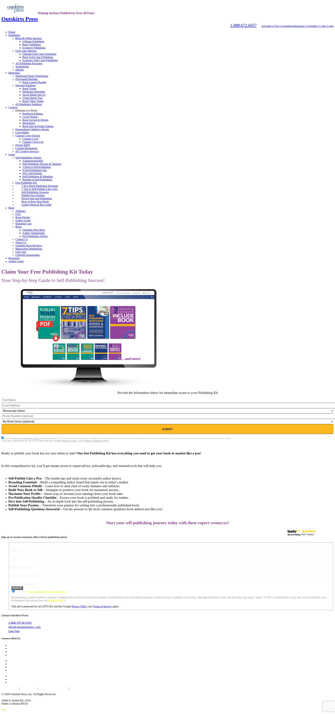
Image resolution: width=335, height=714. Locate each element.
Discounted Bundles (26, 79)
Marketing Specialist (33, 91)
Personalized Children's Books (32, 129)
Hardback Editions (32, 113)
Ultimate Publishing (33, 41)
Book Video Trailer (33, 101)
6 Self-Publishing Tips (34, 170)
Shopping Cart (302, 26)
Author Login (23, 220)
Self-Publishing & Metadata (37, 176)
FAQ (18, 214)
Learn (11, 154)
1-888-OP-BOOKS (20, 622)
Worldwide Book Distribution (31, 76)
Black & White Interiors (28, 38)
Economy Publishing (33, 47)
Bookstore (14, 258)
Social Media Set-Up (33, 94)
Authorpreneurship (32, 160)
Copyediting (22, 132)
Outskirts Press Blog (33, 229)
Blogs (18, 226)
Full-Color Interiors (26, 50)
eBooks (19, 69)
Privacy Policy (70, 440)
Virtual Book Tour (32, 97)
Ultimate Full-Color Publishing (39, 54)
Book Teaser (29, 88)
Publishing (14, 35)
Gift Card (20, 251)
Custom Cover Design (27, 135)
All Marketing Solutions (28, 104)
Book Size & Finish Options (38, 126)
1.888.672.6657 (243, 25)
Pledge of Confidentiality (53, 688)
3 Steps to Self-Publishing (36, 167)
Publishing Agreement (83, 688)
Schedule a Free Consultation (278, 26)
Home (11, 32)
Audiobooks (22, 66)
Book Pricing (22, 217)
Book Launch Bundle (34, 82)
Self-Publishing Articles (28, 157)
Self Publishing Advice (35, 236)
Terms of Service (92, 440)
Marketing (14, 72)
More (11, 207)
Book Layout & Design (35, 119)
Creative (13, 107)
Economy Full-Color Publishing (40, 60)
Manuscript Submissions (28, 248)
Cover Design (30, 116)
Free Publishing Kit (26, 182)
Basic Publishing (31, 44)
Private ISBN (22, 145)
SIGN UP (17, 588)
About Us (20, 242)
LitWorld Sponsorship (27, 255)
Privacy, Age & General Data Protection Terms (46, 591)
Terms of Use (28, 688)
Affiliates (20, 211)
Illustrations (28, 123)
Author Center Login (322, 26)
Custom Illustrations (26, 148)
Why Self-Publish (32, 173)
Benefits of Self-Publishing (37, 179)
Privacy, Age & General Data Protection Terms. (25, 438)
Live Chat (14, 631)
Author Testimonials (33, 233)
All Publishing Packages (28, 63)
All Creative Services (27, 151)
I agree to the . (41, 591)
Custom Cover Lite (32, 141)
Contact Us (21, 239)
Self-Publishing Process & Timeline (41, 163)
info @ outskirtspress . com (24, 627)
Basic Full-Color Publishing (37, 57)
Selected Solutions (25, 85)
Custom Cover (30, 138)
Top (3, 709)
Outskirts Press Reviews (28, 245)
